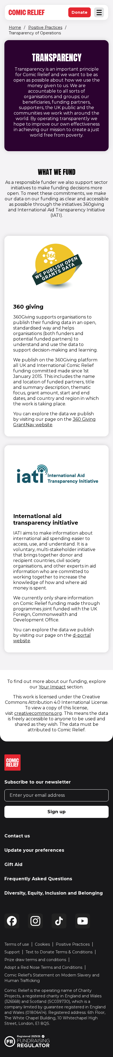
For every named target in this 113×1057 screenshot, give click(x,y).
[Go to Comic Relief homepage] (27, 12)
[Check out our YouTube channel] (82, 921)
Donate (81, 13)
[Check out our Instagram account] (35, 921)
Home (15, 27)
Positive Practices (45, 27)
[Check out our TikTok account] (59, 921)
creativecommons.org (38, 713)
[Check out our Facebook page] (11, 921)
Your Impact (52, 687)
